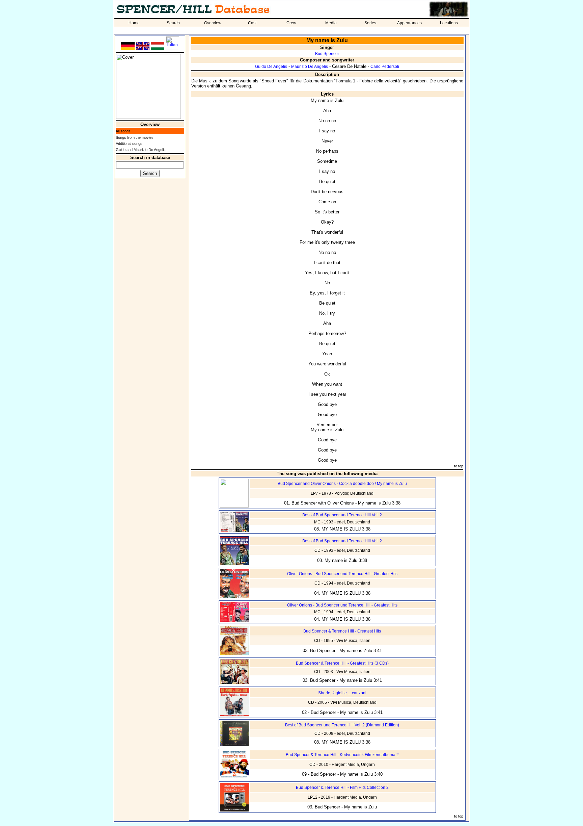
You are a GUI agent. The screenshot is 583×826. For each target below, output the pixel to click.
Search (173, 23)
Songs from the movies (135, 137)
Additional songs (129, 143)
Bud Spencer (327, 53)
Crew (291, 23)
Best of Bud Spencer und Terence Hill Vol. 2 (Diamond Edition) (342, 725)
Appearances (409, 23)
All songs (123, 131)
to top (458, 466)
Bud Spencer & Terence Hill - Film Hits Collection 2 (342, 787)
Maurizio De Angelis (309, 66)
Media (331, 23)
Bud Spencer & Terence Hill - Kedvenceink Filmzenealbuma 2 (342, 754)
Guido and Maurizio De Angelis (141, 150)
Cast (252, 23)
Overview (212, 23)
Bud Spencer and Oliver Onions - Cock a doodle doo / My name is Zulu (342, 483)
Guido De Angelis (271, 66)
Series (370, 23)
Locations (449, 23)
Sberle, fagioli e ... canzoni (342, 693)
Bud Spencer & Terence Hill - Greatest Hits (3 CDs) (342, 663)
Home (134, 23)
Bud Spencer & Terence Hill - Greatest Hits (342, 631)
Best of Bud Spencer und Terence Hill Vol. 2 (342, 515)
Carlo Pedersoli (384, 66)
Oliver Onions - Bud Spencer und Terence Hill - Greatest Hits (342, 573)
